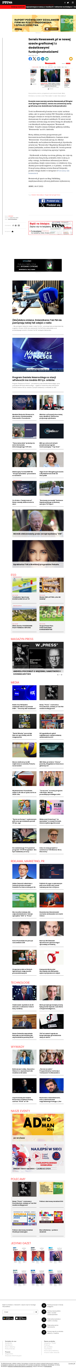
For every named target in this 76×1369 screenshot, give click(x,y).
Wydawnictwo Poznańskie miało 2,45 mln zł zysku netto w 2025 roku (24, 792)
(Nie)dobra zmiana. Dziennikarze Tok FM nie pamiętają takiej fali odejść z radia (37, 321)
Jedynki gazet (21, 1243)
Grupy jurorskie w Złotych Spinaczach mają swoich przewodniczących (22, 971)
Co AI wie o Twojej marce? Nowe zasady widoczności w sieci (23, 502)
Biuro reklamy (10, 1347)
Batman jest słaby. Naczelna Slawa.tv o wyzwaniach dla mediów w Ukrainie (23, 1071)
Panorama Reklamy (51, 1351)
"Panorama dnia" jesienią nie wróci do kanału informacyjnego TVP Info (23, 445)
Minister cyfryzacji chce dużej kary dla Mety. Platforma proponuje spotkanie (50, 416)
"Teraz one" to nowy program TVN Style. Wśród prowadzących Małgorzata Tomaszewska (50, 793)
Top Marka (48, 1349)
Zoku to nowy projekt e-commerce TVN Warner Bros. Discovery (50, 850)
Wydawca (8, 1345)
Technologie (20, 983)
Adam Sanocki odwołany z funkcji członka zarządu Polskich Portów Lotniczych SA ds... (23, 886)
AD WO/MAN (19, 1138)
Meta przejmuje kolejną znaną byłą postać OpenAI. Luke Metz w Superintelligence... (51, 1007)
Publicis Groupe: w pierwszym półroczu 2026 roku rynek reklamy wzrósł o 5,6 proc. (50, 885)
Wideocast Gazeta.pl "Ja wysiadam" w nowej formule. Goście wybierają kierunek (50, 821)
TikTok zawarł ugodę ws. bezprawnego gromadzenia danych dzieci (50, 1035)
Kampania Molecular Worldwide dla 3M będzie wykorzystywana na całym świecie (49, 972)
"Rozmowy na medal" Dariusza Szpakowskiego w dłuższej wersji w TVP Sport (51, 502)
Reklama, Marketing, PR (27, 861)
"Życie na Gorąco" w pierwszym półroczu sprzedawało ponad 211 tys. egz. (24, 821)
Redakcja (8, 1343)
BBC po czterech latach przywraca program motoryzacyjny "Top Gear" (49, 445)
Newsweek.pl (40, 195)
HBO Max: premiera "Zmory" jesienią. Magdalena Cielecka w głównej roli (51, 764)
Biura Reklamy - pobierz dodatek (48, 1231)
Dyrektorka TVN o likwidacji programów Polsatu (36, 564)
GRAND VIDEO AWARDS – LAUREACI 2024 (32, 1168)
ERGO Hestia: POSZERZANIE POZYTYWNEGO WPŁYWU (22, 627)
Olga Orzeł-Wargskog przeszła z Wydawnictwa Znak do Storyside (51, 473)
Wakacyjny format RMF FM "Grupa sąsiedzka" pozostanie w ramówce (24, 473)
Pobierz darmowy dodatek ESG (51, 1201)
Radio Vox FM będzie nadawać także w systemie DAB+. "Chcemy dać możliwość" (24, 706)
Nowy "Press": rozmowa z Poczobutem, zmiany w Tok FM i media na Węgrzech (51, 706)
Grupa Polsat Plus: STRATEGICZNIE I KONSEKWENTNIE (46, 627)
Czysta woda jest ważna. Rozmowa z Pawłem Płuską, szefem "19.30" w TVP (22, 1099)
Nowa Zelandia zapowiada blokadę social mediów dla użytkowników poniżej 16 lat (22, 1035)
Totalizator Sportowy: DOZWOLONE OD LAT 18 (20, 598)
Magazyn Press (22, 639)
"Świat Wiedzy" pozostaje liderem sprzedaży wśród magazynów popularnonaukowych (22, 736)
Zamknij (71, 1363)
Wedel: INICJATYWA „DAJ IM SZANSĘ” (50, 598)
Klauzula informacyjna (13, 1356)
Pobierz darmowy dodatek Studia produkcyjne (22, 1231)
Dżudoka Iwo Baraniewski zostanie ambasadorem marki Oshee (51, 914)
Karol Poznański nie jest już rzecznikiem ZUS (22, 942)
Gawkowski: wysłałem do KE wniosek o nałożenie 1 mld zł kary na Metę (23, 1007)
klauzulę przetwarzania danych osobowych (20, 1366)
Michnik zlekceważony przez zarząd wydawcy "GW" (37, 534)
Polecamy (18, 1179)
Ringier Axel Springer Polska (52, 195)
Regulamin (9, 1354)
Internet (33, 195)
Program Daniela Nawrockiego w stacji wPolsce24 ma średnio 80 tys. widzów (34, 379)
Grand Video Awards (51, 1352)
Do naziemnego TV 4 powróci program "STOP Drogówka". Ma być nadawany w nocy (24, 850)
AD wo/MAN (48, 1347)
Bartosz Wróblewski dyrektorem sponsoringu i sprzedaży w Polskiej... (49, 942)
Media (15, 682)
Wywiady (17, 1047)
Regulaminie (48, 1366)
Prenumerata (10, 1349)
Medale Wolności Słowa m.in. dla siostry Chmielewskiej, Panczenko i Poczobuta (23, 416)
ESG (13, 575)
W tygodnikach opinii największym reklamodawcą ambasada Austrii (50, 735)
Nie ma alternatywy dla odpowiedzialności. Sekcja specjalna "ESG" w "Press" (22, 914)
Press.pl (47, 1345)
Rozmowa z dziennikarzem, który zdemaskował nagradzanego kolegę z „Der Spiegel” (50, 1100)
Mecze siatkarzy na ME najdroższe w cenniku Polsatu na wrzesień (23, 764)
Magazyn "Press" (50, 1343)
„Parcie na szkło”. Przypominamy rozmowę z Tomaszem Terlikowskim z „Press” (49, 1072)
